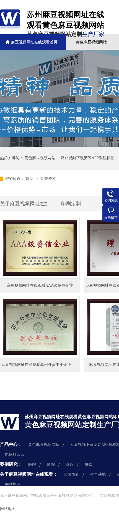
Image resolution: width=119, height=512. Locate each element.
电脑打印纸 (14, 454)
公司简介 (71, 474)
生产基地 (98, 474)
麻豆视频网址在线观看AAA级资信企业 (40, 285)
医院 (32, 464)
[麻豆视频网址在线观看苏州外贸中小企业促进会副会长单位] (40, 327)
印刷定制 (71, 203)
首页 (29, 179)
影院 (51, 464)
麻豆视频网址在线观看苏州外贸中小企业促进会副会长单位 (51, 365)
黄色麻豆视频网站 (91, 42)
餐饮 (88, 464)
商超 (70, 464)
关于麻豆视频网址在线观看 (23, 203)
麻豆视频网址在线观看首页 (34, 42)
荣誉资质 (48, 179)
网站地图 (12, 484)
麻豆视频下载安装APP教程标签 (87, 158)
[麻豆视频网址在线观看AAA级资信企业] (40, 248)
